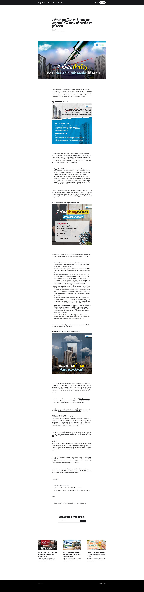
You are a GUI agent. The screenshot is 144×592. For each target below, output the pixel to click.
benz (56, 29)
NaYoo (39, 583)
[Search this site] (93, 2)
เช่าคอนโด (88, 457)
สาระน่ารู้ (53, 17)
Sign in (96, 2)
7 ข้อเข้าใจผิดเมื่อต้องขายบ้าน (61, 485)
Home (49, 2)
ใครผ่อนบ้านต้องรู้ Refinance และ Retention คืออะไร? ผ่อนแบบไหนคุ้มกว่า (72, 490)
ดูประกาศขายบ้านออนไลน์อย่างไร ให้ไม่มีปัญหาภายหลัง (68, 488)
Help (62, 2)
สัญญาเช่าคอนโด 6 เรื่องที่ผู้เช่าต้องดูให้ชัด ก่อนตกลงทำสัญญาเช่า (70, 503)
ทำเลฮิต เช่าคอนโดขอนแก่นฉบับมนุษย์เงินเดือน (69, 411)
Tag (53, 2)
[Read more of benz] (53, 30)
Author (57, 2)
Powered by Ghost (102, 583)
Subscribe (102, 2)
